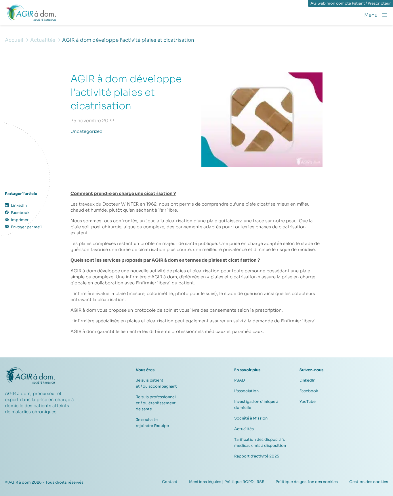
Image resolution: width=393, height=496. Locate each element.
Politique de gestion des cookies (307, 481)
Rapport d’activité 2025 (256, 456)
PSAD (239, 380)
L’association (246, 390)
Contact (170, 481)
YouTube (307, 401)
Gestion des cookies (368, 481)
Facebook (308, 390)
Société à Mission (251, 418)
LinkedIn (307, 380)
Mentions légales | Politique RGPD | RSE (226, 481)
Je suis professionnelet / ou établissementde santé (156, 402)
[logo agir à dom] (30, 13)
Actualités (244, 428)
